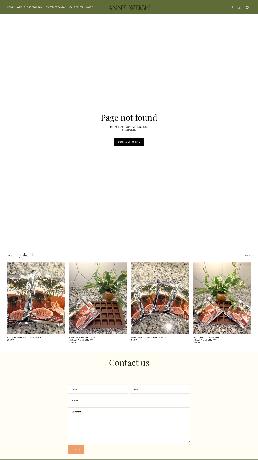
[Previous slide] (12, 298)
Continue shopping (129, 142)
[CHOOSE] (59, 329)
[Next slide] (59, 298)
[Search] (232, 7)
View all (247, 255)
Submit (76, 449)
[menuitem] (89, 7)
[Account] (239, 7)
